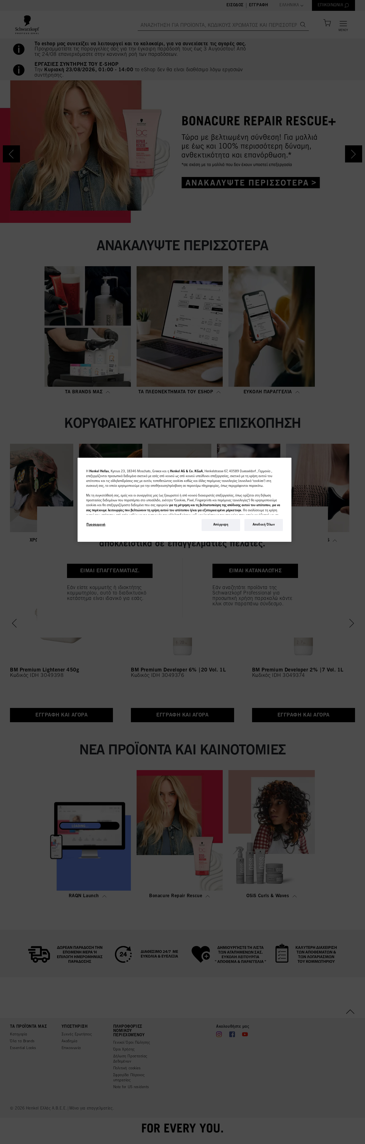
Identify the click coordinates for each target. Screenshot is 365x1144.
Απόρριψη (220, 524)
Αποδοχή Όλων (264, 524)
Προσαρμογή (96, 524)
